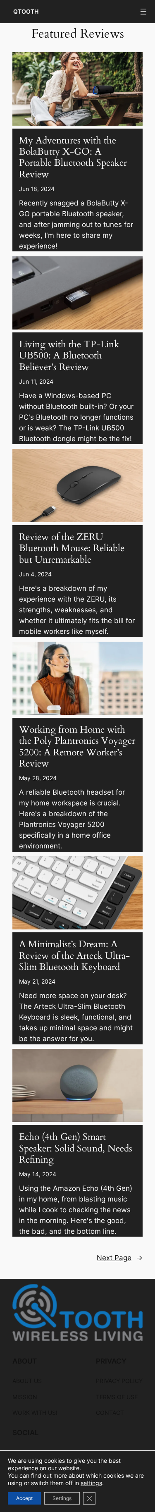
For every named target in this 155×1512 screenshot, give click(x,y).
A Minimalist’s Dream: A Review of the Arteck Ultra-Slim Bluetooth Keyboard (74, 956)
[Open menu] (143, 12)
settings (91, 1482)
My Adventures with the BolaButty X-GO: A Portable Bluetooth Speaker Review (73, 157)
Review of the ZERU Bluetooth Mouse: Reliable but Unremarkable (71, 549)
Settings (62, 1498)
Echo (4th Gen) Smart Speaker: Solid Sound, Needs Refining (75, 1149)
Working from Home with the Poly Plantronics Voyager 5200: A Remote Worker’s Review (77, 746)
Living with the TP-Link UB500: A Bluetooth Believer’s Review (69, 356)
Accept (24, 1498)
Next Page (120, 1258)
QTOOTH (25, 11)
